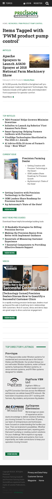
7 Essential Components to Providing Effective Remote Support (25, 246)
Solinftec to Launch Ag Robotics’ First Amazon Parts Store (26, 126)
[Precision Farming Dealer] (11, 169)
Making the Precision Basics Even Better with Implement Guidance (23, 234)
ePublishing (18, 492)
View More (10, 209)
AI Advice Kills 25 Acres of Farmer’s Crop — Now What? (24, 144)
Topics (9, 3)
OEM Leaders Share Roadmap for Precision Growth (23, 199)
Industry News (29, 80)
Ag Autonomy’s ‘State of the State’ (23, 204)
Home (5, 23)
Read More (7, 97)
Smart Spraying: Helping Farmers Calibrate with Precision (23, 132)
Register (38, 3)
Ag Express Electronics (32, 407)
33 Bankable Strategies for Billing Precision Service (23, 228)
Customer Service (35, 476)
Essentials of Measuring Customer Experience (24, 240)
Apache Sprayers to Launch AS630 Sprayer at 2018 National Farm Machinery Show (24, 65)
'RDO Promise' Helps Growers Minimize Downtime (26, 121)
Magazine (32, 480)
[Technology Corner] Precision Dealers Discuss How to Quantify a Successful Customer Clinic (24, 296)
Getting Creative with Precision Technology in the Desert (22, 194)
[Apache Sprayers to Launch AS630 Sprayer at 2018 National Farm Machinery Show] (39, 61)
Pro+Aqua (11, 353)
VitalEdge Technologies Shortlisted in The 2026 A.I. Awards (25, 138)
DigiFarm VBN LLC (34, 381)
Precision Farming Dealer (33, 160)
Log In (28, 3)
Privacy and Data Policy (37, 472)
